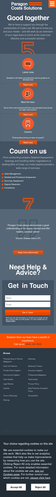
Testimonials (33, 379)
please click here (40, 478)
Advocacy (32, 359)
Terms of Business (10, 395)
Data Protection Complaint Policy (38, 389)
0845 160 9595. (34, 344)
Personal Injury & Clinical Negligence (12, 360)
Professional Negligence (37, 375)
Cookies (6, 388)
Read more (28, 142)
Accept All (16, 487)
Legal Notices (8, 384)
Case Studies (8, 379)
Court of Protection (10, 366)
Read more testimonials (28, 252)
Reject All (40, 487)
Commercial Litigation (11, 375)
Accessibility (33, 395)
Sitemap (6, 400)
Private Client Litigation (12, 370)
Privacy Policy (10, 321)
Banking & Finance (35, 366)
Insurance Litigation (35, 370)
